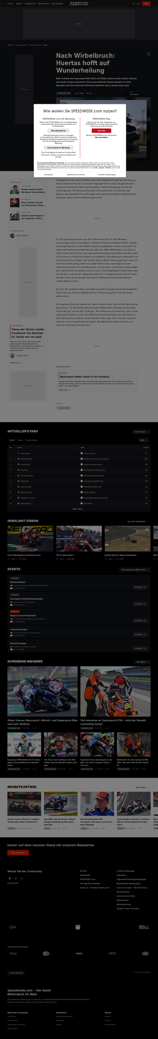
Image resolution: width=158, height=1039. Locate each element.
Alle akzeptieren (58, 131)
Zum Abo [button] (101, 131)
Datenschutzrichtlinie (76, 175)
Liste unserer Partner (102, 168)
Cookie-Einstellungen (107, 175)
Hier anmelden (101, 137)
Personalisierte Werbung (58, 148)
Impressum (48, 175)
